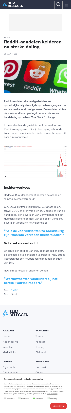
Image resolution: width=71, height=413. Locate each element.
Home (6, 336)
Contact (40, 372)
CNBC (14, 290)
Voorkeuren (25, 398)
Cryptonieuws (11, 372)
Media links (9, 352)
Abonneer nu (10, 342)
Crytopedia (9, 367)
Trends (39, 336)
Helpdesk (41, 367)
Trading (40, 347)
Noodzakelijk (11, 398)
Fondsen (41, 342)
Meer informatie (52, 394)
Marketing (53, 398)
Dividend (41, 352)
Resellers (8, 347)
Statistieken (39, 398)
